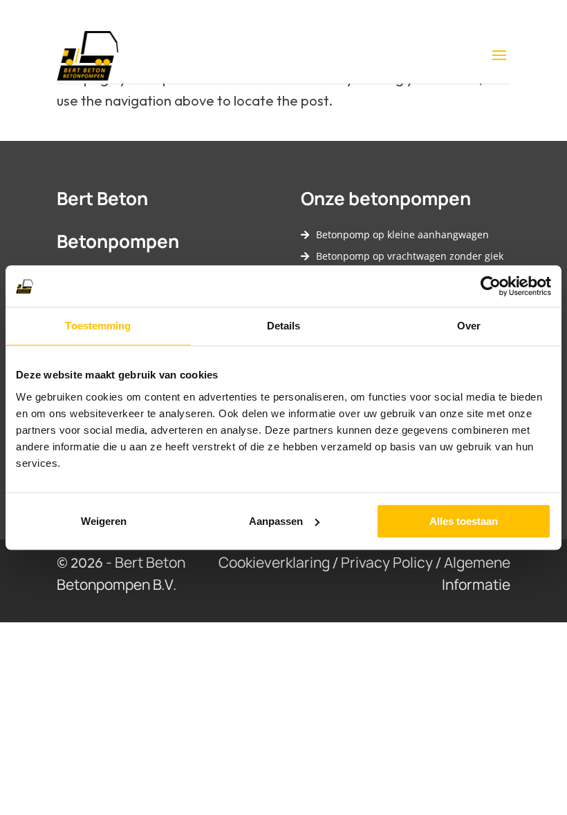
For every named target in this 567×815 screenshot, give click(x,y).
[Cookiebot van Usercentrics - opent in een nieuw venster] (490, 286)
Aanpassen (276, 521)
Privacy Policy (387, 562)
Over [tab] (469, 326)
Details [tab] (284, 326)
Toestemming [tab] (98, 326)
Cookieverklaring (274, 562)
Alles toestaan (463, 521)
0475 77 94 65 (326, 16)
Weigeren (104, 521)
